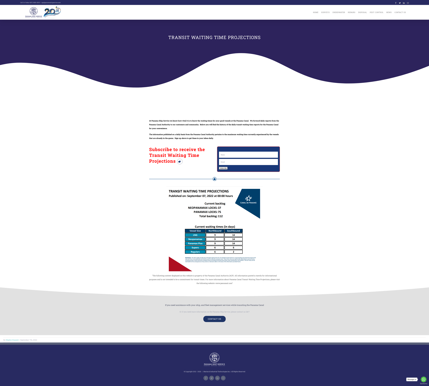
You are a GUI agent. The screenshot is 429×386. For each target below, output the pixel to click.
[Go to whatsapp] (423, 379)
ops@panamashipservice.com (51, 2)
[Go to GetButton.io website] (423, 383)
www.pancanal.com (223, 283)
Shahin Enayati (12, 340)
